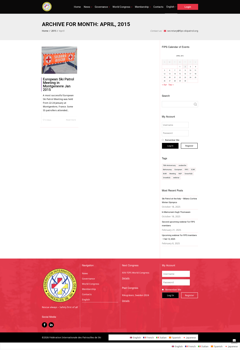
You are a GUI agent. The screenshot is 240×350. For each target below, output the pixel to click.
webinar (176, 177)
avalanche (182, 165)
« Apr (164, 84)
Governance (101, 6)
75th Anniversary (169, 165)
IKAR (165, 173)
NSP (180, 173)
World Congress (121, 6)
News (87, 6)
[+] (59, 60)
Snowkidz (166, 177)
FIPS (186, 169)
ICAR (193, 169)
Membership (142, 6)
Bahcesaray (167, 169)
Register (189, 145)
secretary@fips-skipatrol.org (182, 30)
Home (77, 6)
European (178, 169)
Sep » (171, 84)
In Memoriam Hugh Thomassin (176, 212)
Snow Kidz (188, 173)
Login (188, 6)
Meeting (173, 173)
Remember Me (171, 140)
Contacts (158, 6)
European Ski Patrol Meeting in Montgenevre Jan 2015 (58, 84)
